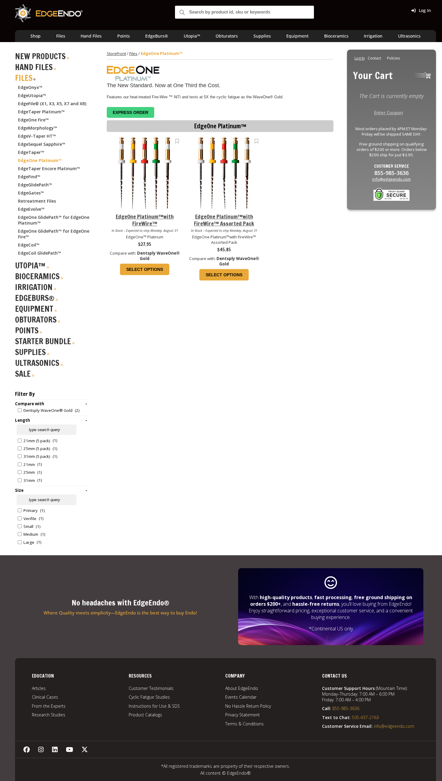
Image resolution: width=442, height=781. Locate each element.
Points (123, 36)
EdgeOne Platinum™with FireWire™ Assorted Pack (224, 220)
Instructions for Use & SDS (154, 706)
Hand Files (91, 36)
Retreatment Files (37, 201)
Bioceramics (336, 36)
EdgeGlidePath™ (35, 185)
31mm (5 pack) (36, 456)
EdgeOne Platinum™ (40, 160)
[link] (177, 141)
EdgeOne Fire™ (33, 120)
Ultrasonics (409, 36)
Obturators (227, 36)
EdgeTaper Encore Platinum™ (49, 168)
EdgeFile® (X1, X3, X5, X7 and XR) (52, 103)
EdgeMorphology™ (37, 128)
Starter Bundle (43, 341)
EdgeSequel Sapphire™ (41, 144)
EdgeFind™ (29, 176)
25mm (29, 472)
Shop (35, 36)
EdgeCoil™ (28, 245)
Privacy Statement (242, 715)
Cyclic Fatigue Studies (149, 697)
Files (60, 36)
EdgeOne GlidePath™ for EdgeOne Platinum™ (53, 220)
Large (28, 542)
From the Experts (49, 706)
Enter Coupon (388, 112)
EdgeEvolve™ (31, 209)
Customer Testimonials (151, 688)
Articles (39, 688)
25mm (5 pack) (36, 448)
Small (28, 526)
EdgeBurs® (156, 36)
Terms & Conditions (244, 724)
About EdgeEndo (241, 688)
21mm (29, 464)
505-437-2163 (365, 717)
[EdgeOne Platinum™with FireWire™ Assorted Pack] (224, 209)
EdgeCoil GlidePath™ (39, 253)
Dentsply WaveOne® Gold (47, 410)
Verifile (29, 518)
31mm (29, 480)
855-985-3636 (345, 708)
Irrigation (373, 36)
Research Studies (48, 715)
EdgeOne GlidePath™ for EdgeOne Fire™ (53, 234)
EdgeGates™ (31, 193)
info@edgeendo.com (391, 179)
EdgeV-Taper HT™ (37, 136)
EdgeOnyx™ (30, 87)
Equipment (297, 36)
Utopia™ (192, 36)
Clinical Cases (45, 697)
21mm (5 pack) (36, 440)
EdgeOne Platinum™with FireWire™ (145, 220)
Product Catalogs (145, 715)
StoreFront (116, 53)
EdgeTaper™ (31, 152)
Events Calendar (240, 697)
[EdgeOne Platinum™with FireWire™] (144, 209)
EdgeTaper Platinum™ (41, 112)
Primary (30, 510)
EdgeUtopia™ (32, 95)
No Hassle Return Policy (248, 706)
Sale (23, 373)
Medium (30, 534)
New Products (40, 56)
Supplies (262, 36)
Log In (424, 10)
